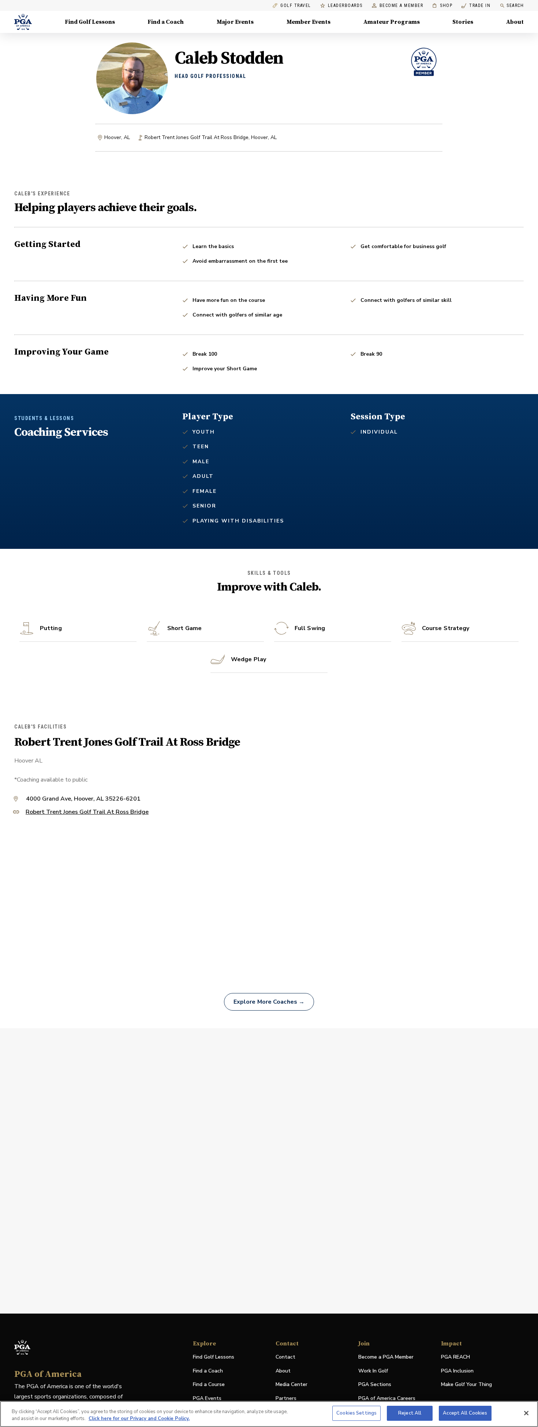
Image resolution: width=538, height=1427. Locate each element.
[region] (269, 1414)
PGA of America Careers (386, 1398)
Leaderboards (345, 5)
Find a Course (209, 1384)
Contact (285, 1356)
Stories (462, 22)
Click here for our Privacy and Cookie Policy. (139, 1419)
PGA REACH (455, 1357)
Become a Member (401, 5)
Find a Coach (165, 22)
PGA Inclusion (457, 1370)
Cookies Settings (356, 1413)
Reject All (409, 1413)
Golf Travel (295, 5)
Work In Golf (373, 1370)
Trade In (476, 5)
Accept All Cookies (465, 1413)
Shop (442, 5)
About (515, 22)
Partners (286, 1398)
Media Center (291, 1385)
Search (515, 5)
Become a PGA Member (386, 1356)
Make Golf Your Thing (466, 1385)
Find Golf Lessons (90, 22)
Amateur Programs (391, 22)
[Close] (526, 1413)
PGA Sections (374, 1384)
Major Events (235, 22)
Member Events (308, 22)
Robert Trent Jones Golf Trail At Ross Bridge (87, 812)
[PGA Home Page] (23, 22)
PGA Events (207, 1398)
